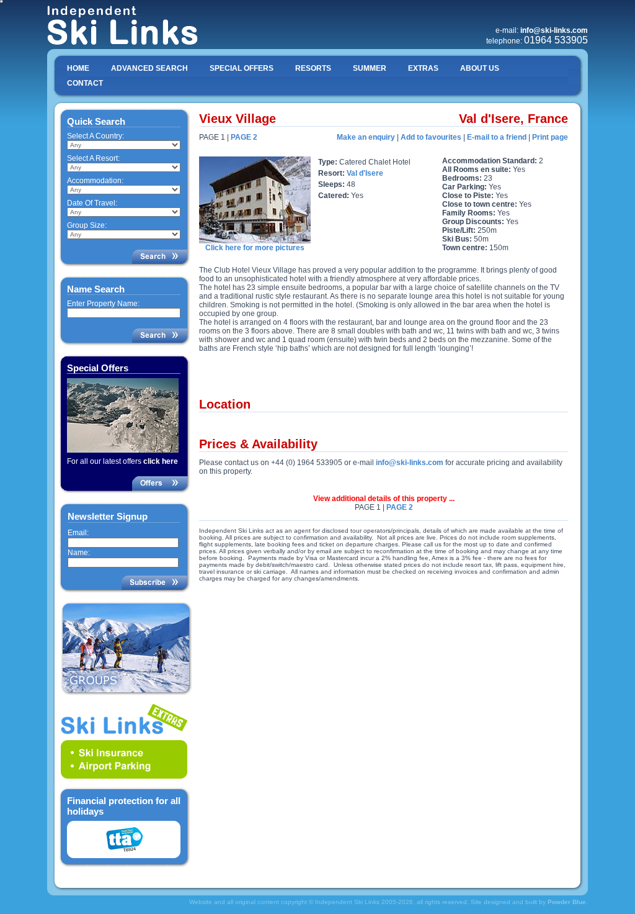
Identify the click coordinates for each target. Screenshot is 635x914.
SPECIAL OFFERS (241, 68)
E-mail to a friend (496, 137)
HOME (78, 68)
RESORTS (313, 68)
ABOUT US (479, 68)
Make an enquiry (366, 137)
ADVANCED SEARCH (149, 68)
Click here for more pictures (254, 247)
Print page (550, 137)
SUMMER (369, 68)
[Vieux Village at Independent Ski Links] (255, 241)
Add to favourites (431, 137)
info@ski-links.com (409, 462)
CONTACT (85, 83)
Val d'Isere (365, 173)
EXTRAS (423, 68)
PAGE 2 (244, 137)
